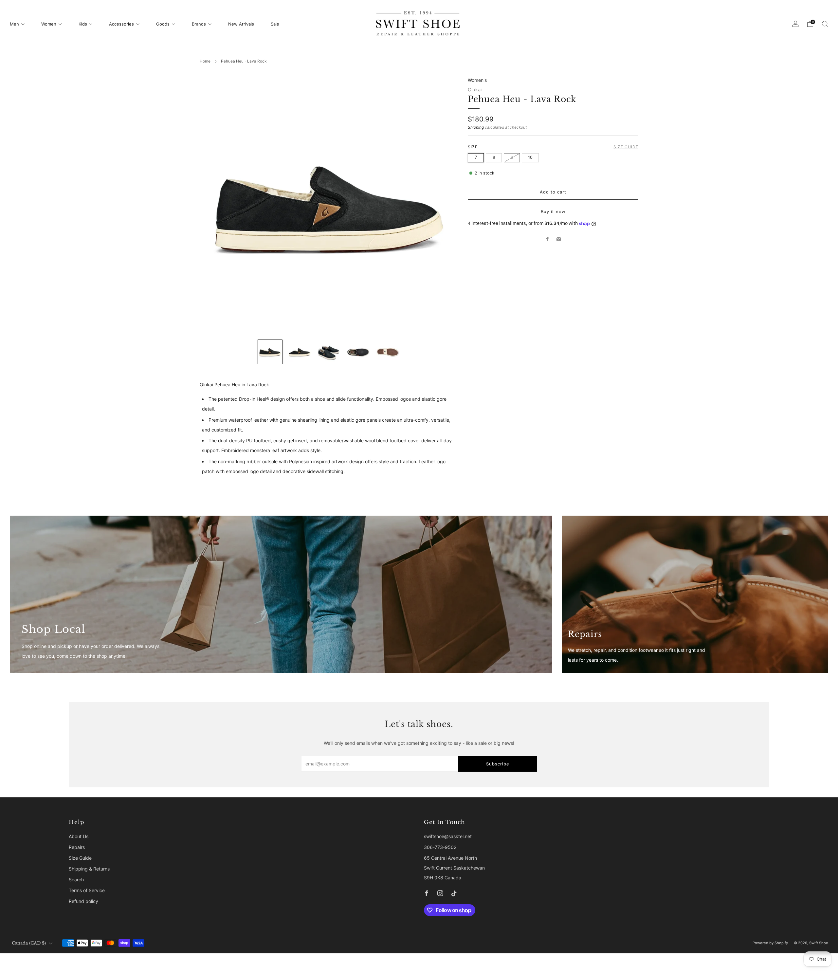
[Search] (825, 24)
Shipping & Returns (89, 869)
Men (14, 24)
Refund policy (83, 901)
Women (48, 24)
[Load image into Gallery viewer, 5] (387, 352)
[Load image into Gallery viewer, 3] (329, 352)
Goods (163, 24)
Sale (275, 24)
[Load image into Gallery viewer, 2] (299, 352)
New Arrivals (241, 24)
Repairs (77, 847)
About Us (78, 836)
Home (205, 61)
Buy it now (553, 211)
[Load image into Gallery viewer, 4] (358, 352)
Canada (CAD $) (29, 943)
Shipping (476, 127)
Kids (83, 24)
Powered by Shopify (770, 943)
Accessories (121, 24)
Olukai (475, 90)
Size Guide (625, 146)
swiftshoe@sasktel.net (448, 836)
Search (76, 879)
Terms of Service (87, 890)
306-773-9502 (440, 847)
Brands (199, 24)
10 (530, 157)
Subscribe (497, 763)
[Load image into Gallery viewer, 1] (270, 352)
